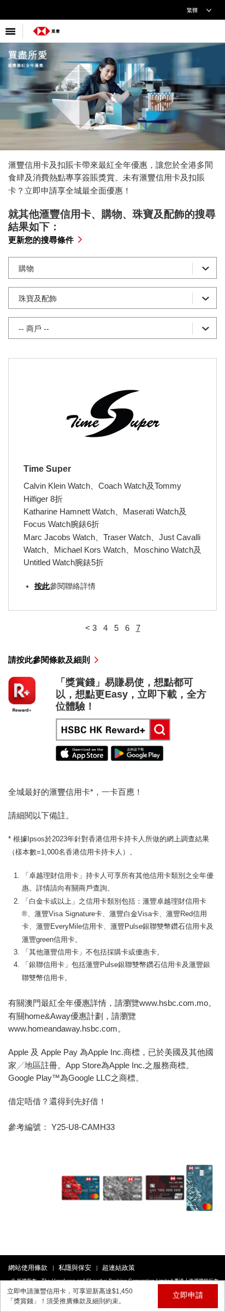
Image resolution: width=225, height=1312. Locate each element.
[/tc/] (46, 27)
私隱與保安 (74, 1268)
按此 (42, 586)
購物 (26, 268)
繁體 (192, 10)
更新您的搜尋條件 (41, 239)
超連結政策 (118, 1268)
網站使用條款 (28, 1268)
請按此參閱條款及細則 (49, 659)
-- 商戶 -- (34, 328)
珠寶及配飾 (38, 298)
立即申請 (188, 1295)
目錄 (11, 31)
